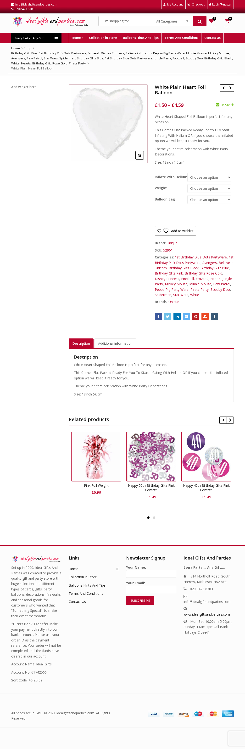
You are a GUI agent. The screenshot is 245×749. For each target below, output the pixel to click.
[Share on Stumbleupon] (205, 316)
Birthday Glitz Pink (169, 273)
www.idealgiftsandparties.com (207, 614)
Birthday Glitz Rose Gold (203, 273)
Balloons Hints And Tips (141, 37)
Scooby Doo (220, 289)
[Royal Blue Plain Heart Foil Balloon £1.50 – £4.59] (223, 87)
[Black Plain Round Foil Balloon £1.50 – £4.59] (230, 87)
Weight (161, 188)
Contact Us (212, 37)
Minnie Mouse (200, 284)
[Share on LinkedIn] (177, 316)
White (194, 294)
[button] (143, 159)
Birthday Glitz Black (184, 268)
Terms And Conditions (181, 37)
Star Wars (180, 294)
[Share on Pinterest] (195, 316)
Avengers (209, 262)
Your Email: (135, 583)
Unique (172, 243)
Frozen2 (202, 278)
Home (77, 37)
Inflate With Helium (171, 177)
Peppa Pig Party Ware (172, 289)
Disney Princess (167, 278)
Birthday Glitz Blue (214, 268)
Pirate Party (199, 289)
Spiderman (163, 294)
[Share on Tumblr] (214, 316)
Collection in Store (103, 37)
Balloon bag (165, 199)
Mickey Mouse (176, 284)
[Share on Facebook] (158, 316)
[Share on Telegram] (186, 316)
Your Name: (136, 567)
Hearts (215, 278)
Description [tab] (81, 343)
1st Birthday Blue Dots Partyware (201, 257)
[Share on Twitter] (167, 316)
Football (187, 278)
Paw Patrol (221, 284)
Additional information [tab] (115, 343)
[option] (108, 123)
